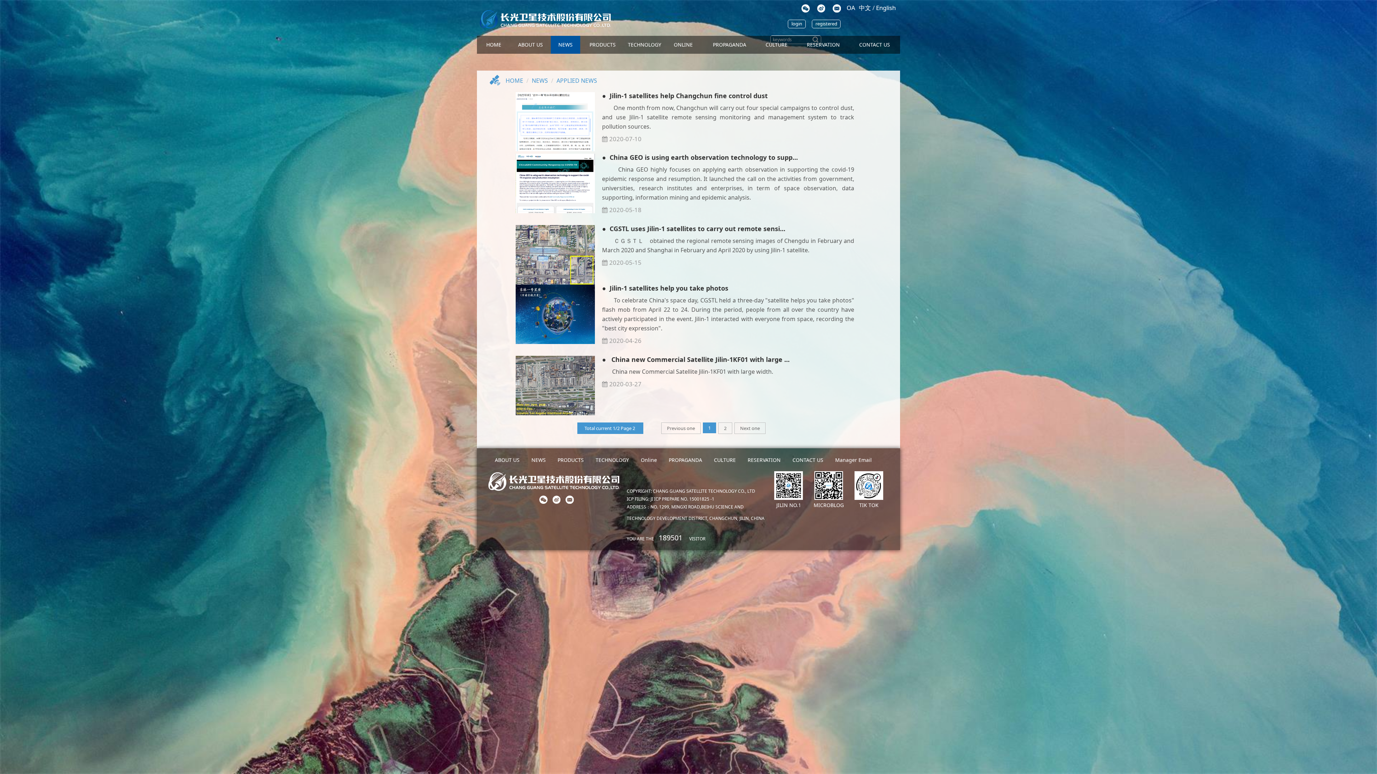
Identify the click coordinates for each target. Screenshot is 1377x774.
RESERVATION (764, 460)
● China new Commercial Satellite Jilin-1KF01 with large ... (696, 359)
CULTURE (776, 44)
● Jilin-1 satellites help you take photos (665, 288)
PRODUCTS (603, 44)
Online (683, 44)
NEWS (565, 44)
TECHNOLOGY (644, 44)
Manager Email (853, 460)
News (540, 81)
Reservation (823, 44)
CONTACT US (874, 44)
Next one (750, 428)
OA (851, 8)
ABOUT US (530, 44)
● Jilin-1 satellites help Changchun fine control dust (685, 95)
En (886, 8)
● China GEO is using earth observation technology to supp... (700, 157)
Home (514, 81)
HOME (493, 44)
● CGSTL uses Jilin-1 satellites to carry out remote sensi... (693, 228)
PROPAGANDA (729, 44)
